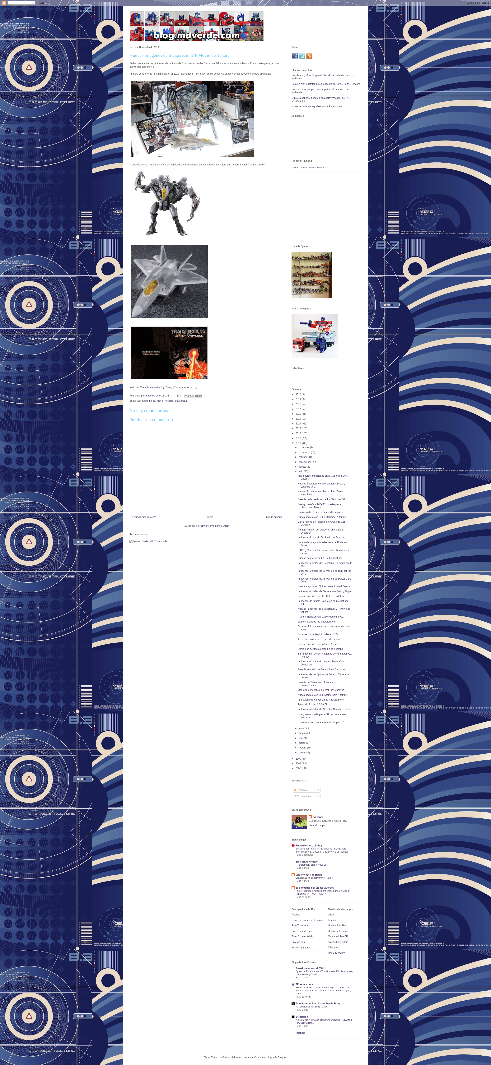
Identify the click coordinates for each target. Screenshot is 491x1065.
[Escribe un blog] (189, 396)
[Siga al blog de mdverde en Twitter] (302, 58)
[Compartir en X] (193, 396)
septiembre (305, 462)
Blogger (282, 1057)
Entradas (301, 790)
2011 (299, 438)
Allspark (300, 1032)
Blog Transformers (307, 861)
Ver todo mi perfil (318, 825)
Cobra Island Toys (302, 931)
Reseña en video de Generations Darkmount (322, 669)
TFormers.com (304, 984)
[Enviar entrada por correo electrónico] (179, 395)
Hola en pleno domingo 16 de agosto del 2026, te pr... (321, 83)
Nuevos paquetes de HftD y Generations (320, 558)
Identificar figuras (301, 947)
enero (302, 752)
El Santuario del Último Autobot (315, 887)
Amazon (332, 920)
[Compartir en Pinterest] (200, 396)
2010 (299, 443)
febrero (303, 747)
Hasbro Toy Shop (337, 925)
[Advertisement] (199, 571)
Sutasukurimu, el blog (309, 845)
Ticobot (296, 914)
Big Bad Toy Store (338, 942)
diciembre (304, 447)
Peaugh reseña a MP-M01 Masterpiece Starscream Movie (319, 506)
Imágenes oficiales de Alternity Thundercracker (324, 709)
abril (301, 738)
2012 (299, 433)
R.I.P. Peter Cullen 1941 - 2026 (312, 1006)
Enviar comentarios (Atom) (215, 525)
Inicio (210, 517)
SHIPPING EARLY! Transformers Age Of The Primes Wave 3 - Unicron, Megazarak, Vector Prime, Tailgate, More (323, 990)
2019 (299, 399)
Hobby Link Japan (338, 931)
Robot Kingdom (336, 953)
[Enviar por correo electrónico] (186, 396)
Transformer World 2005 (310, 968)
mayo (302, 733)
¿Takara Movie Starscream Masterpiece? (321, 722)
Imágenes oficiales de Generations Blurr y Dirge (324, 591)
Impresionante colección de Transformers (321, 699)
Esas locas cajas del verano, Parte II (314, 878)
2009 (299, 758)
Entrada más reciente (144, 517)
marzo (302, 742)
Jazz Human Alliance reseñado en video (320, 639)
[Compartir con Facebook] (197, 396)
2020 (299, 394)
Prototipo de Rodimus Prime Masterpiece (320, 512)
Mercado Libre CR (338, 936)
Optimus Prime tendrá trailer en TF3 (318, 634)
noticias (169, 400)
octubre (303, 457)
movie (160, 400)
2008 (299, 763)
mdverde (318, 817)
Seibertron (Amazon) (185, 387)
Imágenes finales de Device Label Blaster (321, 537)
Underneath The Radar (309, 874)
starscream (181, 400)
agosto (303, 466)
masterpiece (148, 400)
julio (301, 471)
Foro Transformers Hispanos (307, 920)
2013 (299, 428)
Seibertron (302, 1016)
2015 (299, 418)
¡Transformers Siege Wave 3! (311, 865)
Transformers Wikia (302, 936)
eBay (331, 914)
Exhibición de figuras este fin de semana (320, 648)
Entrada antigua (273, 517)
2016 (299, 413)
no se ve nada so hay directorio (309, 106)
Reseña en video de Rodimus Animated (319, 644)
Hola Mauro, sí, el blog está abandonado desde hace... (322, 75)
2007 (299, 768)
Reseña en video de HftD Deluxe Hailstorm (321, 596)
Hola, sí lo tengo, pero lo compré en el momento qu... (321, 89)
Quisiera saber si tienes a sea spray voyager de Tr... (321, 97)
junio (302, 728)
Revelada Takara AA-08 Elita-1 (315, 704)
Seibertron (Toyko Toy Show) (156, 387)
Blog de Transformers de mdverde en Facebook (308, 167)
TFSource (333, 947)
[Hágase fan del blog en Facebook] (295, 58)
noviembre (305, 452)
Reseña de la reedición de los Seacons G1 (321, 499)
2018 (299, 404)
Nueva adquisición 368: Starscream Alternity (322, 694)
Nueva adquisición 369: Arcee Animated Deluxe (324, 586)
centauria (248, 1057)
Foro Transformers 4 (303, 925)
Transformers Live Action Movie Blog (318, 1003)
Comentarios (303, 796)
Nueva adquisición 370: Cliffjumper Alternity (322, 517)
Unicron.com (299, 942)
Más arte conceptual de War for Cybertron (321, 689)
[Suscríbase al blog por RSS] (309, 58)
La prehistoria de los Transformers (317, 621)
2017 (299, 409)
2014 (299, 423)
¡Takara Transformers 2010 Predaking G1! (321, 616)
